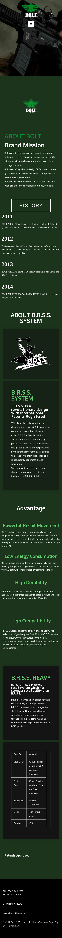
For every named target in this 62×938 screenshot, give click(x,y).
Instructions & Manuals (14, 913)
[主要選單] (31, 24)
